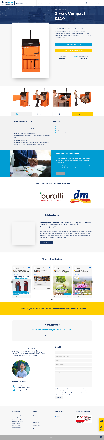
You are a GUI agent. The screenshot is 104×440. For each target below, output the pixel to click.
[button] (12, 281)
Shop (101, 429)
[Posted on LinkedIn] (29, 268)
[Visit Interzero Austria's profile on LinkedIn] (14, 268)
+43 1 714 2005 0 (16, 423)
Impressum (36, 415)
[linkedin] (21, 369)
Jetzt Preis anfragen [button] (73, 44)
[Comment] (16, 296)
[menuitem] (30, 3)
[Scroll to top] (101, 437)
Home (56, 9)
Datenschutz (36, 422)
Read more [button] (15, 274)
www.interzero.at (16, 425)
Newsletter (35, 428)
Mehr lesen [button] (46, 242)
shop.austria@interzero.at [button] (26, 390)
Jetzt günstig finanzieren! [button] (73, 50)
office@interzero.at (16, 427)
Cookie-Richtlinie (37, 425)
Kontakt (101, 422)
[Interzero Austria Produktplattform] (12, 3)
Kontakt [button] (60, 173)
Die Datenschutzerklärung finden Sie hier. (63, 394)
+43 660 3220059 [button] (24, 387)
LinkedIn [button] (59, 416)
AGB (34, 419)
